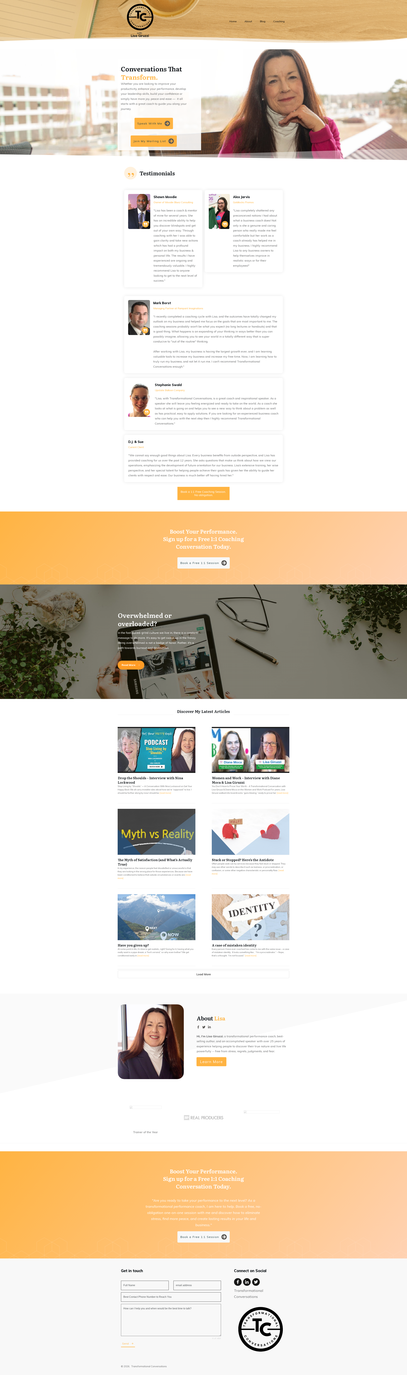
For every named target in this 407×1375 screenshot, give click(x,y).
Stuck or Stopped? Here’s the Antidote (251, 848)
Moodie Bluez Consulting (179, 202)
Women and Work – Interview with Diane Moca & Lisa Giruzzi (251, 765)
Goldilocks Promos (243, 202)
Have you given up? (156, 930)
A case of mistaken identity (251, 930)
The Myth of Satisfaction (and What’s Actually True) (156, 848)
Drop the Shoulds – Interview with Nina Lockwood (156, 765)
